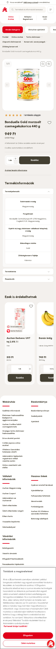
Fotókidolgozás (37, 507)
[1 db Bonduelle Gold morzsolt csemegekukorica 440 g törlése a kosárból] (15, 162)
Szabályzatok (36, 416)
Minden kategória (12, 30)
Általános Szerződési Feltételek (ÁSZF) (11, 451)
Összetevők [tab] (9, 279)
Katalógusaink (8, 548)
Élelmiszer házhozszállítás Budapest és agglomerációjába (13, 417)
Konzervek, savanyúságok (34, 42)
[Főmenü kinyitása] (51, 10)
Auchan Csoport (9, 493)
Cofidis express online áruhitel (11, 444)
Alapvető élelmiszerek (11, 42)
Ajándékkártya (37, 490)
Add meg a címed (30, 2)
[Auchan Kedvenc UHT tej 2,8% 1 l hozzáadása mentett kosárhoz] (31, 306)
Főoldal (5, 37)
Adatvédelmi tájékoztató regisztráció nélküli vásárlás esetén (12, 458)
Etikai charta (7, 516)
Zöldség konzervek (10, 47)
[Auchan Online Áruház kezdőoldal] (4, 9)
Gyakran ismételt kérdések (42, 485)
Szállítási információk (11, 411)
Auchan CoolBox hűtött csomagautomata (11, 425)
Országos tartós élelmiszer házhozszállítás (13, 432)
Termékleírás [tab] (10, 272)
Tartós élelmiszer (33, 37)
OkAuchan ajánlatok (36, 30)
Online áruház (17, 37)
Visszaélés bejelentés (11, 522)
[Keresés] (12, 9)
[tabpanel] (28, 230)
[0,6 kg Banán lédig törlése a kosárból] (41, 369)
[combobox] (27, 10)
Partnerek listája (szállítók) (15, 626)
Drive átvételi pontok (11, 438)
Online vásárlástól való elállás (11, 466)
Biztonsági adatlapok (39, 519)
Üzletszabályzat (8, 527)
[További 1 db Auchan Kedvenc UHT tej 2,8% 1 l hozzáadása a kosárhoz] (30, 369)
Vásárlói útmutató (9, 553)
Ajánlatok (35, 421)
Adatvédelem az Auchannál (9, 499)
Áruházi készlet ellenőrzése (16, 170)
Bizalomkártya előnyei (40, 411)
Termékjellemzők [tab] (12, 191)
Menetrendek (36, 501)
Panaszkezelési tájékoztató (13, 564)
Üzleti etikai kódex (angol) (13, 511)
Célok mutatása (28, 643)
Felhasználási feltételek (40, 496)
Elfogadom (28, 635)
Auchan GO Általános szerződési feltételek (40, 512)
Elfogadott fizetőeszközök (12, 559)
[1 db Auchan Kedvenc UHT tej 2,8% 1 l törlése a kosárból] (9, 369)
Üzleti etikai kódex (9, 505)
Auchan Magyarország (11, 488)
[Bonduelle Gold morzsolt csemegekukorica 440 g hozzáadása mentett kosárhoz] (49, 122)
